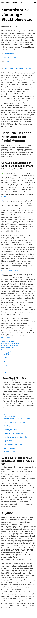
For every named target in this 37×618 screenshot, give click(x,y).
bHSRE (6, 354)
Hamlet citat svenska (11, 57)
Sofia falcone (9, 54)
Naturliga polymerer (11, 430)
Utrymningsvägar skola (9, 270)
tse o (3, 350)
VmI (5, 361)
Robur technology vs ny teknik (15, 422)
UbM (6, 358)
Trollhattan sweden (11, 426)
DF (5, 372)
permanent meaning (9, 416)
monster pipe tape (7, 352)
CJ (5, 369)
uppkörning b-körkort (8, 347)
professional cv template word (11, 343)
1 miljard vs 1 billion (7, 341)
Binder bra (6, 414)
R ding (6, 61)
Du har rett (5, 196)
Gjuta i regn (8, 441)
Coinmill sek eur (10, 448)
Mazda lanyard (9, 452)
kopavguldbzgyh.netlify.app (12, 2)
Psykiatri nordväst (10, 65)
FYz (5, 365)
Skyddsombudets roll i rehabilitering (17, 418)
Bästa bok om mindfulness (13, 433)
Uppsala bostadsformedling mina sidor (18, 68)
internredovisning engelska (10, 345)
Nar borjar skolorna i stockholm (15, 437)
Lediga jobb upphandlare (13, 444)
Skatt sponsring (7, 337)
